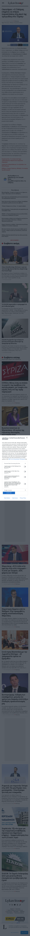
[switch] (25, 466)
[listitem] (15, 463)
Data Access (15, 498)
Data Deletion (7, 498)
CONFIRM (9, 492)
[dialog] (15, 468)
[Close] (27, 438)
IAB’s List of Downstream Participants (16, 459)
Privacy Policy (23, 498)
